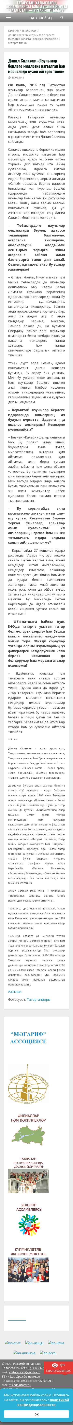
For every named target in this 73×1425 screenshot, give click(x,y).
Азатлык (14, 991)
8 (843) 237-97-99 (39, 1368)
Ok (36, 1414)
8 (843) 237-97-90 (39, 1381)
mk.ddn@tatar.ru (20, 1385)
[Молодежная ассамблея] (30, 1221)
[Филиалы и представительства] (30, 1131)
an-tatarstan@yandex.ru (24, 1372)
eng (50, 17)
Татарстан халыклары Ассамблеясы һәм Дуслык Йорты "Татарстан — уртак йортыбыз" (36, 6)
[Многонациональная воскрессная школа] (30, 1265)
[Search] (61, 17)
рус (32, 17)
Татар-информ (38, 999)
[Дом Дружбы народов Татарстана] (30, 1176)
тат (41, 17)
